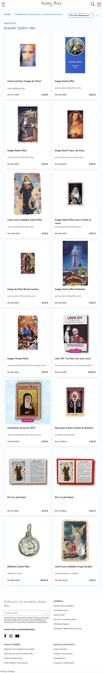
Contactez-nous (61, 610)
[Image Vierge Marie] (27, 332)
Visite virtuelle (60, 649)
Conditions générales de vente (68, 628)
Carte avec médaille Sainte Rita (24, 219)
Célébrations (59, 658)
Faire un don (59, 614)
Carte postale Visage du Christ (24, 81)
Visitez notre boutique (64, 605)
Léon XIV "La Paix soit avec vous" (73, 358)
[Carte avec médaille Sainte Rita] (27, 193)
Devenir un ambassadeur (65, 619)
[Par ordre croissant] (97, 15)
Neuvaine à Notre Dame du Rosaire (74, 427)
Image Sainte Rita (64, 81)
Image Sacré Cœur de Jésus (69, 150)
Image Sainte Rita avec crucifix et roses (73, 221)
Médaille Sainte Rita (18, 566)
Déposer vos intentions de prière (19, 649)
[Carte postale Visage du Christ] (27, 55)
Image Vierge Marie (17, 358)
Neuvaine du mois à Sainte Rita (18, 653)
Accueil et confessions (64, 662)
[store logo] (51, 3)
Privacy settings (7, 671)
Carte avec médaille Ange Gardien (73, 566)
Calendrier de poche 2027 (21, 427)
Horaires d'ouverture (63, 653)
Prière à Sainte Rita (13, 658)
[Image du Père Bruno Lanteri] (27, 263)
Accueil (7, 14)
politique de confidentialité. (38, 622)
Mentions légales (62, 624)
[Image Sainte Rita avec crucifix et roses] (75, 193)
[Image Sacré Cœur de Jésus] (75, 124)
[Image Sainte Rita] (75, 55)
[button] (81, 16)
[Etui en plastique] (27, 471)
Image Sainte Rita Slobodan (70, 289)
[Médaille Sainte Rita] (27, 540)
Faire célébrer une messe (15, 662)
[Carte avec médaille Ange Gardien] (75, 540)
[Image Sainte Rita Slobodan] (75, 263)
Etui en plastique (16, 497)
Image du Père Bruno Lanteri (22, 289)
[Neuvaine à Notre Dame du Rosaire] (75, 402)
